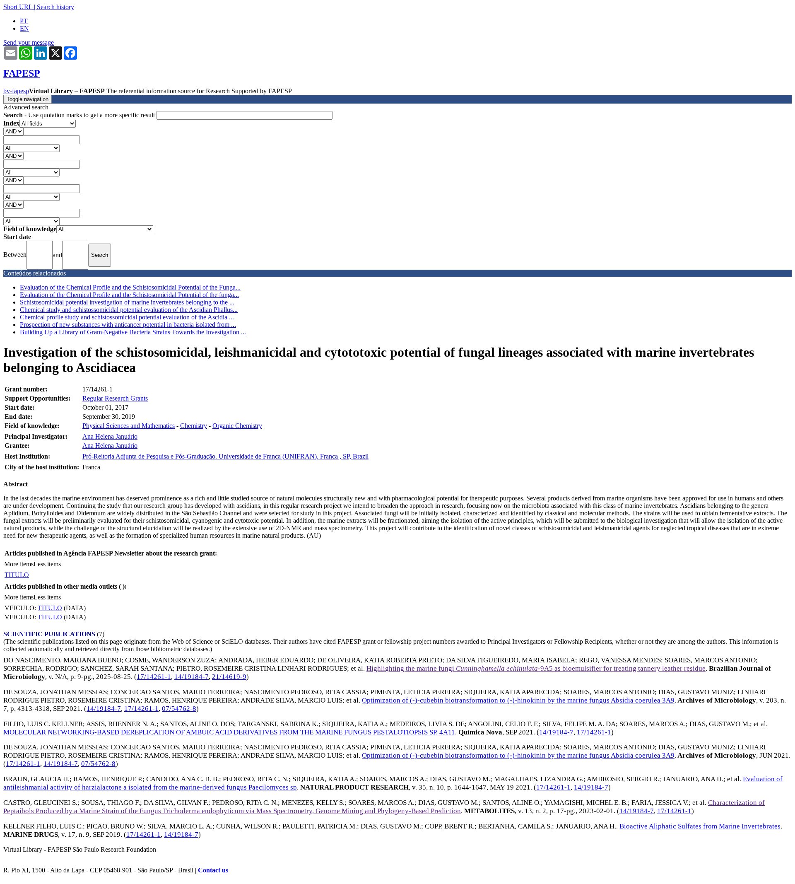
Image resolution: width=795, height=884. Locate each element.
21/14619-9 (229, 677)
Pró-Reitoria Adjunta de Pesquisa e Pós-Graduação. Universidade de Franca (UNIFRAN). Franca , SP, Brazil (225, 456)
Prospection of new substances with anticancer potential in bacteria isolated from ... (128, 324)
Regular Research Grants (115, 398)
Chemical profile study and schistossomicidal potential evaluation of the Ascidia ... (127, 317)
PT (24, 20)
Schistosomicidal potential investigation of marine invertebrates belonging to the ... (127, 302)
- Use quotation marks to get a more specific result (80, 114)
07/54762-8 (179, 709)
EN (24, 28)
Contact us (213, 870)
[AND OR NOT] (13, 131)
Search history (55, 6)
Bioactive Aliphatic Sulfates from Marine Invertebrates (700, 826)
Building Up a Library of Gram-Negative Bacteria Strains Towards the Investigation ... (133, 332)
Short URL (17, 6)
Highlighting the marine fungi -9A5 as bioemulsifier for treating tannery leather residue (536, 668)
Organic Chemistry (237, 425)
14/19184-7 (191, 677)
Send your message (28, 42)
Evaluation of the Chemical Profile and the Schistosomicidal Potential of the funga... (129, 294)
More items (19, 564)
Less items (47, 564)
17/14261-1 (154, 677)
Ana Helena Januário (109, 436)
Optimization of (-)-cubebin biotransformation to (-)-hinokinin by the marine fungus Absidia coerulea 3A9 (518, 700)
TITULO (17, 574)
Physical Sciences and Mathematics (128, 425)
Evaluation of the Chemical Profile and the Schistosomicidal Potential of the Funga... (130, 287)
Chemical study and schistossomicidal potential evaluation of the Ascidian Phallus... (129, 309)
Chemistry (193, 425)
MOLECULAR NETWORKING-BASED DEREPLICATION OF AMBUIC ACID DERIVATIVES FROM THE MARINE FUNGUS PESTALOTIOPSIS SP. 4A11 (229, 732)
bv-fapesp (16, 90)
